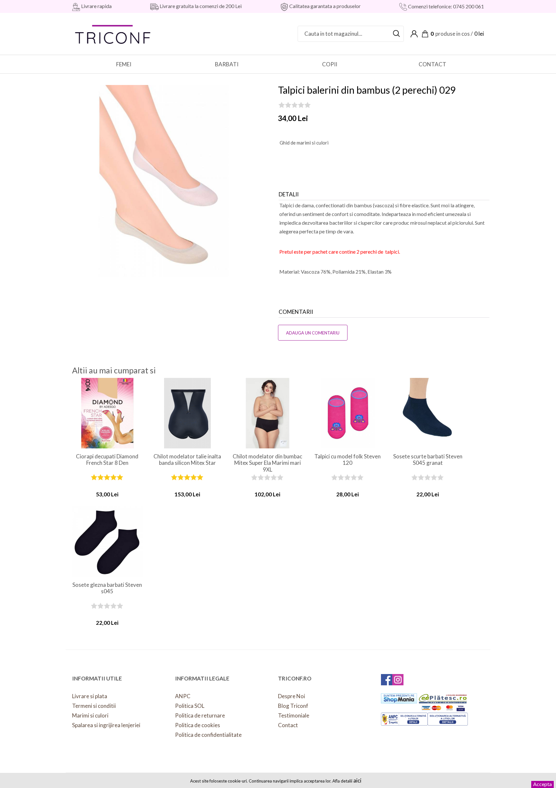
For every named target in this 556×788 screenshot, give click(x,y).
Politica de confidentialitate (208, 734)
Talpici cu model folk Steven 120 (347, 459)
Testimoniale (293, 715)
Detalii (289, 194)
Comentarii (296, 311)
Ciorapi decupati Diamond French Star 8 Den (107, 459)
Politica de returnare (200, 715)
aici (357, 780)
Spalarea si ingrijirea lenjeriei (106, 725)
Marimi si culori (90, 715)
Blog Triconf (293, 705)
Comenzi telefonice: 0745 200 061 (445, 6)
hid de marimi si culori (304, 142)
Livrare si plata (89, 696)
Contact (288, 725)
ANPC (182, 696)
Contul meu (414, 33)
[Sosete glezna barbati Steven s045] (107, 541)
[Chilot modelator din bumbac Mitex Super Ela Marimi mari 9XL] (267, 413)
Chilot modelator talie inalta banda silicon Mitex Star (187, 459)
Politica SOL (189, 705)
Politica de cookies (197, 725)
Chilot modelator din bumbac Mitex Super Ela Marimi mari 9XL (267, 460)
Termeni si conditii (94, 705)
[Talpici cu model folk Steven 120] (347, 413)
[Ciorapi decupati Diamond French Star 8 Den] (107, 413)
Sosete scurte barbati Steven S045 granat (427, 459)
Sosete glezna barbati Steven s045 (107, 588)
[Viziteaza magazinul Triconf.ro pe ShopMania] (399, 698)
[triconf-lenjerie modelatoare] (113, 33)
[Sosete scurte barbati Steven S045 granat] (428, 413)
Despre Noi (291, 696)
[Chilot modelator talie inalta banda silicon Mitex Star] (187, 413)
